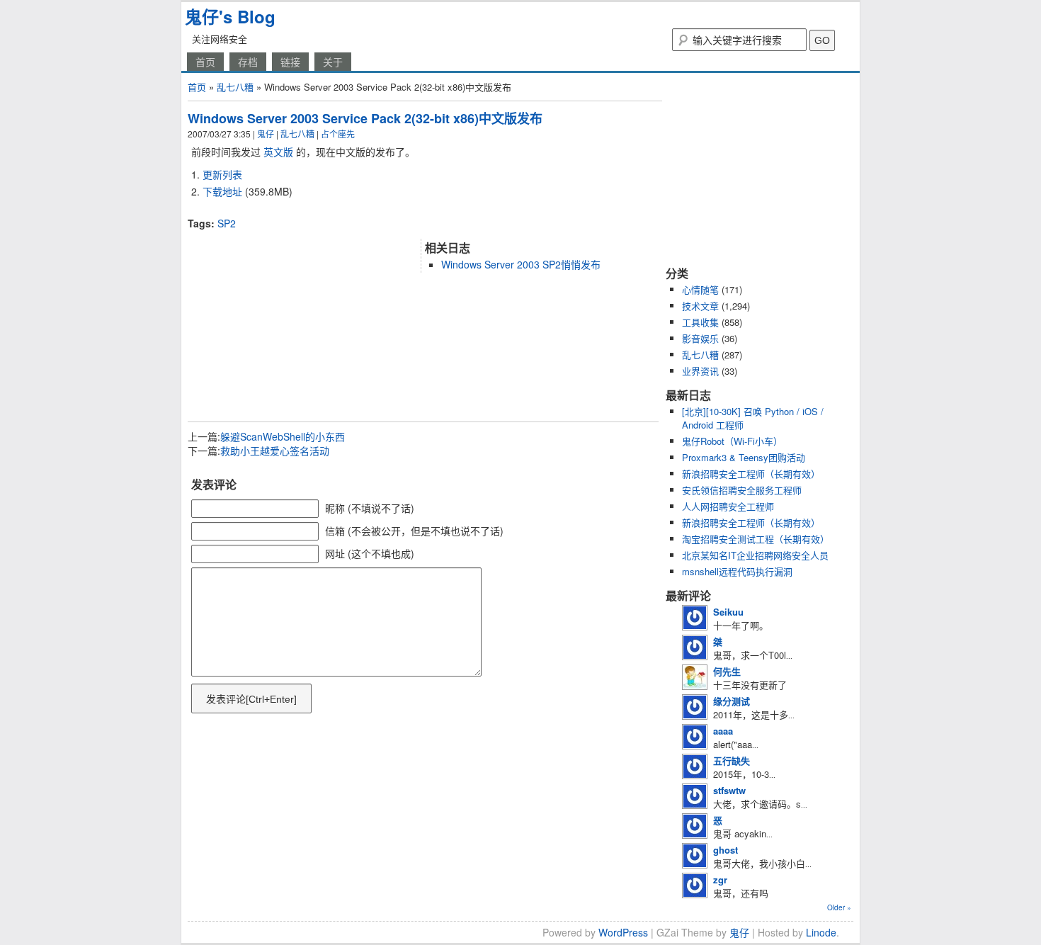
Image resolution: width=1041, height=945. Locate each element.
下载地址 (222, 191)
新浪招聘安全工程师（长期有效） (751, 473)
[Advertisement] (353, 210)
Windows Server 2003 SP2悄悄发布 (521, 264)
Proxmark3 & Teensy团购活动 (743, 457)
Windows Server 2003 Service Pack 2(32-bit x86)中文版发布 (365, 118)
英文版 (278, 152)
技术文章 (700, 305)
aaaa (723, 730)
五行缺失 (731, 760)
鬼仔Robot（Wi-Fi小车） (732, 441)
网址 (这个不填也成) (369, 553)
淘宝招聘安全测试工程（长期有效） (755, 538)
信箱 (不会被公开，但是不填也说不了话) (414, 531)
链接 (290, 62)
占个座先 (338, 134)
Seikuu (728, 611)
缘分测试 (731, 701)
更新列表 (222, 174)
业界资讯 (700, 371)
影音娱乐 (700, 338)
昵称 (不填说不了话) (369, 508)
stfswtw (729, 790)
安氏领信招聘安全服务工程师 (742, 490)
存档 (248, 62)
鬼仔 (265, 134)
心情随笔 (700, 289)
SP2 (226, 223)
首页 (205, 62)
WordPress (623, 932)
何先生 (727, 671)
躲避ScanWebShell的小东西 (282, 436)
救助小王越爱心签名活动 (274, 450)
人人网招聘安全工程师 (728, 506)
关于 (333, 62)
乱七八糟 (235, 87)
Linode (821, 932)
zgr (720, 879)
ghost (725, 849)
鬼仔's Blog (230, 16)
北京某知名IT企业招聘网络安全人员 (755, 555)
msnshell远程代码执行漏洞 (737, 571)
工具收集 (700, 322)
